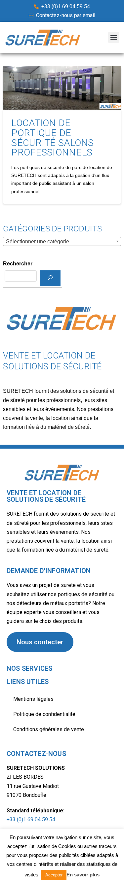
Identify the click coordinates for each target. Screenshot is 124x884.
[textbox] (61, 241)
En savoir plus (83, 874)
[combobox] (62, 241)
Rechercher (17, 263)
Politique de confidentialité (44, 714)
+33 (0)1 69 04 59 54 (31, 819)
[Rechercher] (50, 278)
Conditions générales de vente (48, 729)
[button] (113, 37)
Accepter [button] (53, 874)
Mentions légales (33, 699)
